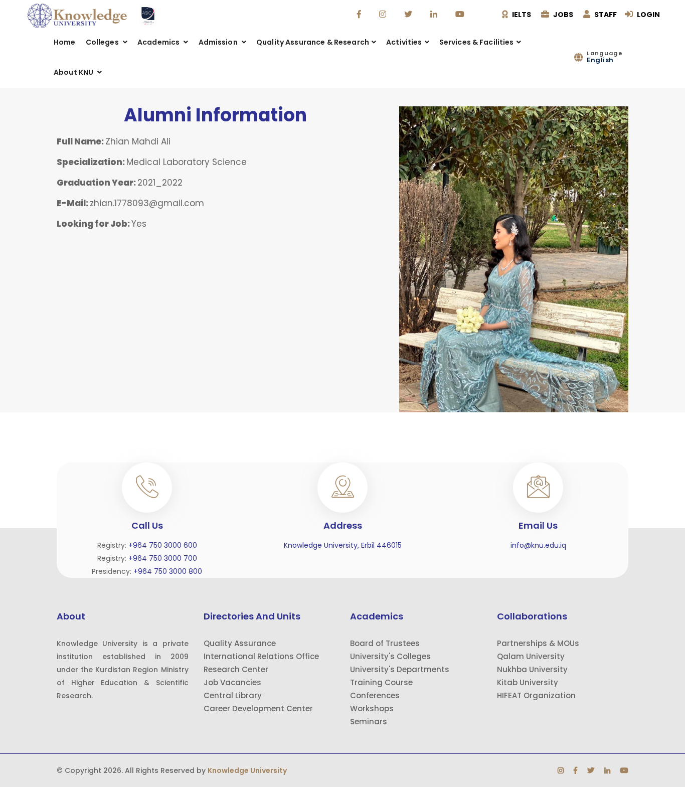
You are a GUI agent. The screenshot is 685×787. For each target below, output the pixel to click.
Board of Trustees (385, 643)
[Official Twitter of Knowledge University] (409, 14)
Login (647, 15)
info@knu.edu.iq (538, 545)
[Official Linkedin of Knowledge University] (435, 14)
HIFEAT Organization (536, 695)
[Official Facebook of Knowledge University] (360, 14)
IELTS (520, 15)
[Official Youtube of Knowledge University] (461, 14)
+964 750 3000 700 (162, 558)
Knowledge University (247, 770)
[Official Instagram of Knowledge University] (384, 14)
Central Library (233, 695)
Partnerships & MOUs (538, 643)
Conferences (375, 695)
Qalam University (531, 656)
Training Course (381, 682)
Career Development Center (258, 708)
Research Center (236, 669)
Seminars (368, 721)
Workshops (372, 708)
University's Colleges (390, 656)
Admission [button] (219, 42)
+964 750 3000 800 (167, 571)
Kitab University (527, 682)
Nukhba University (532, 669)
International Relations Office (261, 656)
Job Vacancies (232, 682)
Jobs (562, 15)
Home (65, 42)
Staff (605, 15)
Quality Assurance (240, 643)
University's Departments (399, 669)
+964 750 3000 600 (162, 545)
